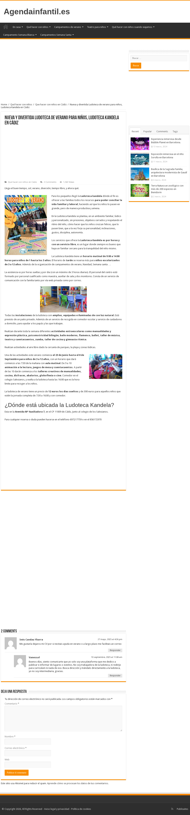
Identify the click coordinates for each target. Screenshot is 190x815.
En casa (17, 27)
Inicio (6, 26)
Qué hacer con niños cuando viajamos (132, 27)
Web (7, 759)
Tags (175, 131)
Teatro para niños (96, 27)
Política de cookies (81, 809)
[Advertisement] (63, 74)
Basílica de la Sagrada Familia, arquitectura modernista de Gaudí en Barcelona (169, 172)
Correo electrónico (16, 748)
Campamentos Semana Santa (55, 34)
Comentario (12, 703)
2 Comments (50, 182)
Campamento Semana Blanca (18, 34)
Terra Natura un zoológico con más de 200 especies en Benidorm (167, 189)
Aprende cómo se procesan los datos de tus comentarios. (78, 783)
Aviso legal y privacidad (56, 809)
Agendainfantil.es (37, 11)
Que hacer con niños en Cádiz (51, 104)
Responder (115, 650)
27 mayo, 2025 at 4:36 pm (110, 639)
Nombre (10, 736)
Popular (147, 131)
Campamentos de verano (67, 27)
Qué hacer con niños (37, 27)
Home (4, 104)
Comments (162, 131)
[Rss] (172, 809)
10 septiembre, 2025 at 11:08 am (106, 657)
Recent (135, 131)
